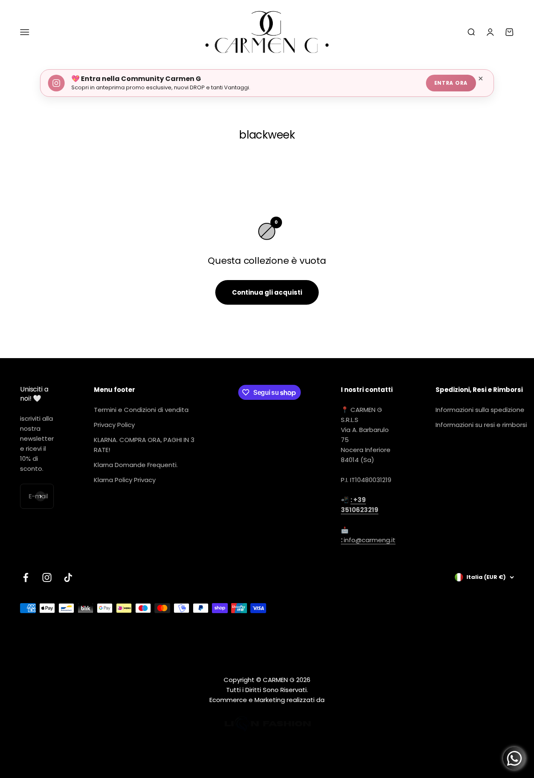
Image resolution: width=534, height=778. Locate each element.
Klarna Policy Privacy (125, 479)
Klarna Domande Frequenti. (136, 464)
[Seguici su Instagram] (47, 577)
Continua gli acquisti (267, 292)
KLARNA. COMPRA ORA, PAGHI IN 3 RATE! (144, 444)
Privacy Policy (114, 424)
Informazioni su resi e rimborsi (481, 424)
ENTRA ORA (451, 82)
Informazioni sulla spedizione (480, 409)
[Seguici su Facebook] (25, 577)
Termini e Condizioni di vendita (141, 409)
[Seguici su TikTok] (68, 577)
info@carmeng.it (368, 540)
